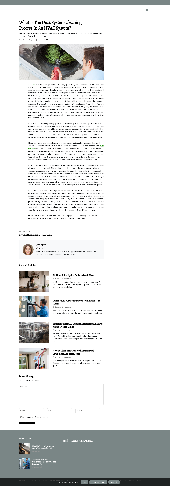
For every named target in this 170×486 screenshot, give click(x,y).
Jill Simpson (24, 40)
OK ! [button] (84, 482)
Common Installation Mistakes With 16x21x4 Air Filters (76, 302)
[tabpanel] (61, 61)
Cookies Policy (74, 482)
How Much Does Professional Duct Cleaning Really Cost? (43, 447)
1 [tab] (61, 76)
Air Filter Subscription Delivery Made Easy (73, 275)
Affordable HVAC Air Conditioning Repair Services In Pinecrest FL (44, 462)
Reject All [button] (114, 482)
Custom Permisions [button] (98, 482)
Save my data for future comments (35, 417)
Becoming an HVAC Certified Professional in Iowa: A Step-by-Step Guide (78, 325)
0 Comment (51, 40)
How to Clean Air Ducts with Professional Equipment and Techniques (73, 352)
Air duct (31, 84)
